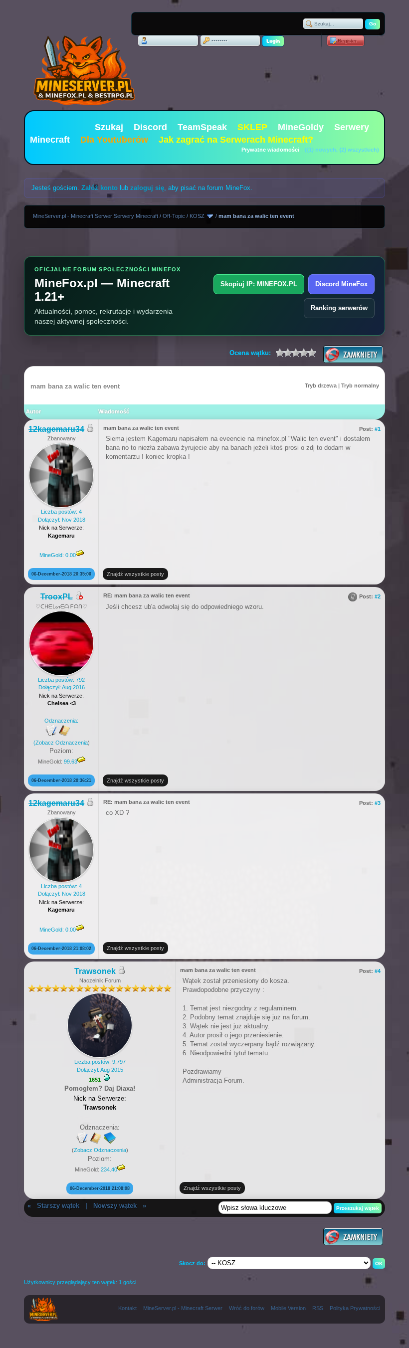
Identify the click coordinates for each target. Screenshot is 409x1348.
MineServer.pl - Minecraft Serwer (182, 1308)
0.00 (70, 555)
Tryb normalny (360, 385)
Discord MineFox (341, 284)
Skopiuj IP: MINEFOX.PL (258, 284)
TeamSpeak (202, 127)
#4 (378, 971)
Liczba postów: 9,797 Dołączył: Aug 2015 (100, 1065)
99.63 (70, 762)
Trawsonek (95, 971)
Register (347, 40)
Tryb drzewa (321, 385)
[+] (107, 1078)
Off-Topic (174, 216)
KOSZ (197, 216)
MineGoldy (301, 127)
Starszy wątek (58, 1205)
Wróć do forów (246, 1308)
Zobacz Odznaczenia (61, 743)
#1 (378, 429)
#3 (378, 803)
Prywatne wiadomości (270, 150)
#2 (378, 596)
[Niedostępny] (79, 597)
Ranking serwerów (339, 308)
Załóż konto (99, 188)
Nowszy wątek (115, 1205)
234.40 (109, 1169)
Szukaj (109, 127)
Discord (150, 127)
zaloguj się (147, 188)
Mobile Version (288, 1308)
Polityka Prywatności (355, 1308)
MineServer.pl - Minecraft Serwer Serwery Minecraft (95, 216)
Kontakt (127, 1308)
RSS (317, 1308)
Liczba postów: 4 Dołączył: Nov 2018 (61, 533)
